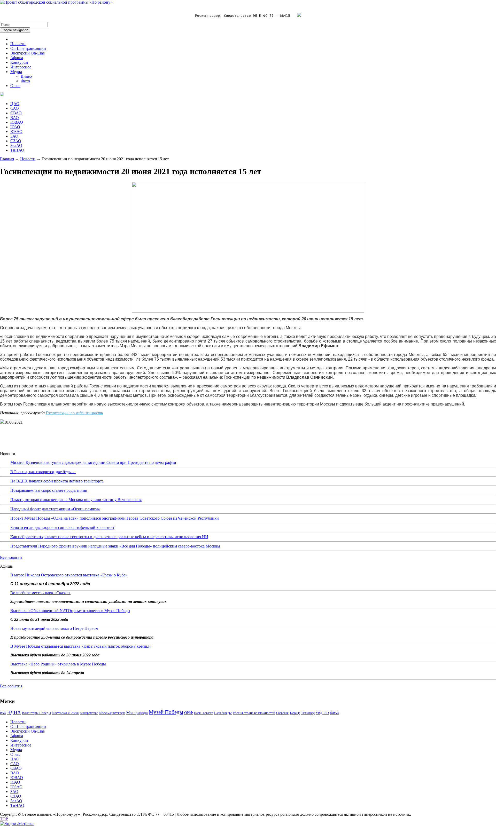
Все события (11, 686)
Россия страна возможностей (254, 713)
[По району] (56, 2)
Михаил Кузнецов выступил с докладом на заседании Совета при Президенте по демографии (93, 462)
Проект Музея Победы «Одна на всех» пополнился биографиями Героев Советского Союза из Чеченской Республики (114, 518)
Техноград (308, 713)
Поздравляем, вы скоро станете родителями (48, 490)
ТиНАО (17, 150)
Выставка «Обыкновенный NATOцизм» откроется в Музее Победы (70, 610)
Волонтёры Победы (36, 713)
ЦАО (14, 103)
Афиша (16, 57)
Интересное (20, 67)
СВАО (16, 113)
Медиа (16, 71)
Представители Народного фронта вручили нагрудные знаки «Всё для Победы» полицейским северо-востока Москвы (115, 546)
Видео (26, 76)
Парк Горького (203, 713)
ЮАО (15, 127)
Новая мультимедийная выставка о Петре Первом (54, 628)
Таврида (295, 713)
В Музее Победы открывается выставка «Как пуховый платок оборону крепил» (80, 646)
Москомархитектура (112, 713)
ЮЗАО (16, 131)
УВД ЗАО (322, 713)
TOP (4, 819)
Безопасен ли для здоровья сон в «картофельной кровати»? (62, 527)
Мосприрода (137, 713)
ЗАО (14, 136)
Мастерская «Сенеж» (65, 713)
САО (14, 108)
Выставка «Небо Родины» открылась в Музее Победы (58, 664)
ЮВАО (16, 122)
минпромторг (89, 713)
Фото (25, 81)
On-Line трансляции (28, 48)
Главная (7, 159)
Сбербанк (282, 713)
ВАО (14, 117)
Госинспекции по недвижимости (74, 413)
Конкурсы (19, 62)
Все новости (11, 557)
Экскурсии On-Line (27, 53)
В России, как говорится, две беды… (43, 472)
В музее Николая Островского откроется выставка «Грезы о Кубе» (68, 575)
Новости (18, 44)
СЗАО (15, 141)
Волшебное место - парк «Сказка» (40, 593)
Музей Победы (166, 712)
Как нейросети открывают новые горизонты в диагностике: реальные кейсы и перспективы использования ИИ (109, 537)
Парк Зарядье (223, 713)
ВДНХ (14, 712)
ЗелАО (16, 145)
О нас (15, 85)
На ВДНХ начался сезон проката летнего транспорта (57, 481)
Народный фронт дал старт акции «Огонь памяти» (55, 509)
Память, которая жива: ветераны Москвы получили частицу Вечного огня (76, 499)
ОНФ (188, 713)
